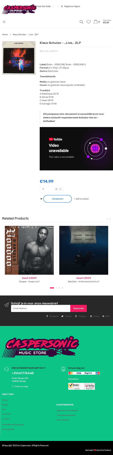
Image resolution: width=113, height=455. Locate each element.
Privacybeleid (8, 429)
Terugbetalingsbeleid (66, 415)
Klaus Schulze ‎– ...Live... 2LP (60, 43)
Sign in (77, 6)
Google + (82, 316)
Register (68, 6)
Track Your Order (43, 6)
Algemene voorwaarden (67, 410)
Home (5, 34)
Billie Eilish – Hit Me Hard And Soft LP (83, 281)
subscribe (78, 308)
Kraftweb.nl (106, 450)
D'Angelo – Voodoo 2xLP (29, 281)
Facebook (53, 316)
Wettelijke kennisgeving (13, 424)
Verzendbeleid (63, 420)
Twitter (68, 316)
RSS (107, 316)
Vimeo (96, 316)
